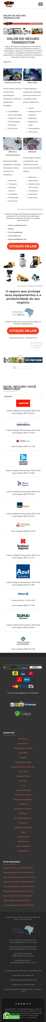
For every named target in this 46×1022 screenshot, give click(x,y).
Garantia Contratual (23, 790)
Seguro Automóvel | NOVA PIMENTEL (17, 896)
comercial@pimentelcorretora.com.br (23, 942)
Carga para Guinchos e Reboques (23, 767)
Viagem (23, 832)
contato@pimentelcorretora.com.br (23, 962)
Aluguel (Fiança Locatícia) (23, 748)
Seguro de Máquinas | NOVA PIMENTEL (18, 891)
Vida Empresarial (23, 837)
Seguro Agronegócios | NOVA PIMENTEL (18, 872)
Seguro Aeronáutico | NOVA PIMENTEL (18, 868)
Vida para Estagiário (23, 846)
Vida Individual (23, 841)
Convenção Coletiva (23, 776)
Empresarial (23, 781)
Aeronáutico (23, 739)
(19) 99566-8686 (28, 985)
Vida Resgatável (23, 851)
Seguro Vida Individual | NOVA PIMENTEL (19, 882)
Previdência (23, 804)
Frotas (23, 785)
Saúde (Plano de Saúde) (23, 827)
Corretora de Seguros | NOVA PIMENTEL (18, 905)
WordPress (33, 1017)
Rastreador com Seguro (23, 809)
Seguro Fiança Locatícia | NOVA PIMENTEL (19, 877)
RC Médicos (23, 813)
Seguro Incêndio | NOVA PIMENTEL (16, 900)
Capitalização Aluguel (23, 762)
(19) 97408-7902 (35, 971)
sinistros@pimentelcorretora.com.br (23, 949)
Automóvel (23, 753)
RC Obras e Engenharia (23, 818)
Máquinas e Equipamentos (23, 799)
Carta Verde (23, 771)
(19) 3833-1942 (26, 989)
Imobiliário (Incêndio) (23, 795)
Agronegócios (23, 743)
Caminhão (23, 757)
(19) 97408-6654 (21, 971)
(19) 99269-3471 (30, 980)
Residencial (23, 823)
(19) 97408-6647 (27, 975)
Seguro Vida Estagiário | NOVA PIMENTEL (19, 886)
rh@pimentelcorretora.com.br (23, 956)
